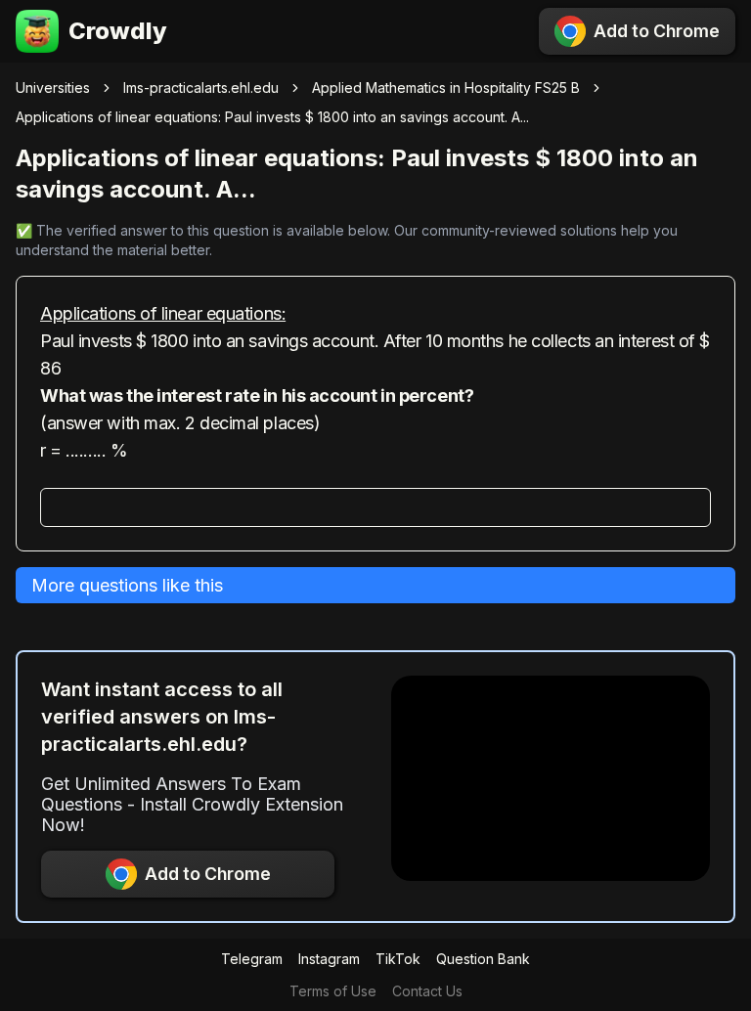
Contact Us (427, 991)
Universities (53, 87)
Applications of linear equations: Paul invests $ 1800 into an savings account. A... (272, 117)
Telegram (252, 958)
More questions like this (127, 585)
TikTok (398, 958)
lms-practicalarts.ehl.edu (201, 87)
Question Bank (483, 958)
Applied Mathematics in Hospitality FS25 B (446, 87)
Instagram (329, 958)
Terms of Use (332, 991)
